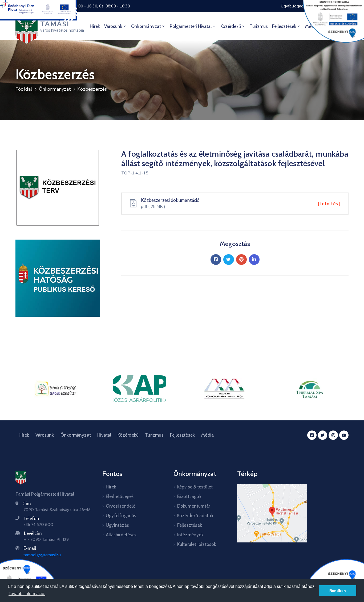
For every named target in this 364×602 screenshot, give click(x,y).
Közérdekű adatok (195, 515)
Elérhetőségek (120, 496)
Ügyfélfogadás (121, 515)
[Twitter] (228, 259)
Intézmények (190, 534)
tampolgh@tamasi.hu (42, 554)
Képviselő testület (195, 487)
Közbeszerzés (92, 89)
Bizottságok (189, 496)
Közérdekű (230, 26)
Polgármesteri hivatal (191, 26)
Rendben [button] (337, 590)
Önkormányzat (146, 26)
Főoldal (23, 89)
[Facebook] (216, 259)
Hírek (95, 26)
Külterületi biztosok (196, 544)
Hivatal (104, 435)
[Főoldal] (20, 477)
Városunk (113, 26)
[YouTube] (344, 435)
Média (207, 435)
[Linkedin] (254, 259)
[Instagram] (333, 435)
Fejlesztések (284, 26)
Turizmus (259, 26)
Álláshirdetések (121, 534)
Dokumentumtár (193, 506)
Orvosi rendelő (120, 506)
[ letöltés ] (329, 204)
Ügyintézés (117, 525)
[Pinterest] (241, 259)
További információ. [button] (27, 593)
